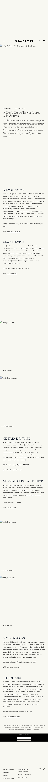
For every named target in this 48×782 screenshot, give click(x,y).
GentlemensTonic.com (15, 470)
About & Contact (8, 769)
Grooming (7, 108)
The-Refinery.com (13, 717)
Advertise (6, 772)
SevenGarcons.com (13, 667)
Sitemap (5, 775)
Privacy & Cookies (8, 778)
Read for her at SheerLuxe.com (23, 770)
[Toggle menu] (4, 41)
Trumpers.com (12, 273)
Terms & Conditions (24, 774)
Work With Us (22, 777)
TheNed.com (11, 508)
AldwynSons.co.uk (13, 231)
